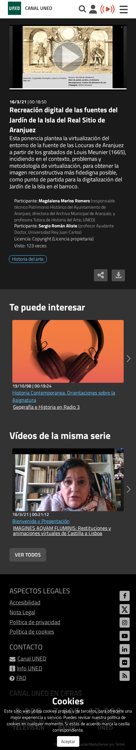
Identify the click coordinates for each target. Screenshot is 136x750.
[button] (128, 359)
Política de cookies (31, 631)
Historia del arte (28, 259)
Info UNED (29, 668)
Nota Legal (22, 612)
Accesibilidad (24, 602)
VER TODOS (28, 554)
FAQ (21, 678)
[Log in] (93, 10)
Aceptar (68, 741)
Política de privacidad (34, 622)
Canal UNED (31, 658)
